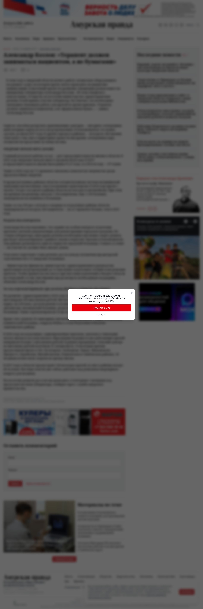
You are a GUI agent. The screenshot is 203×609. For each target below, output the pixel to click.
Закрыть (101, 314)
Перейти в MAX (101, 308)
